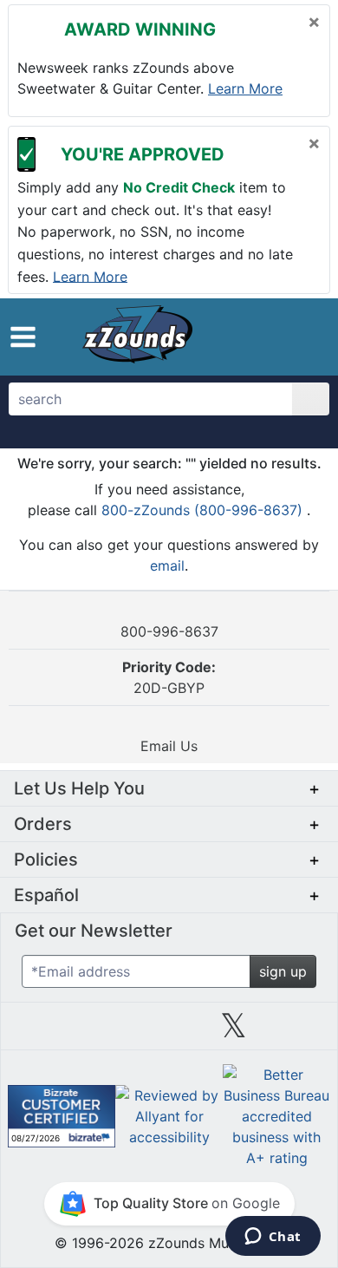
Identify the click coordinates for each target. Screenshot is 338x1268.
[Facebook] (104, 1032)
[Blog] (40, 1032)
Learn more (245, 88)
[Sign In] (276, 336)
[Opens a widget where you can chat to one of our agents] (272, 1237)
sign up (283, 971)
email (167, 565)
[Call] (305, 337)
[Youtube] (298, 1032)
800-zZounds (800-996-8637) (204, 510)
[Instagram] (169, 1032)
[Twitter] (233, 1032)
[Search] (310, 398)
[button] (23, 337)
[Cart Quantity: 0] (240, 336)
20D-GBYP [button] (169, 677)
